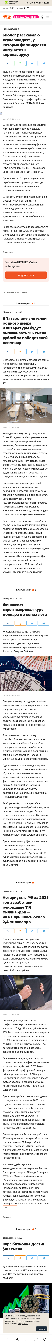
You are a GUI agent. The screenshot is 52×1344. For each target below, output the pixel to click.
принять (41, 1329)
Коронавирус (8, 252)
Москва (20, 8)
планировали (10, 1203)
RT (32, 639)
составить (8, 1142)
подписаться (26, 275)
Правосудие (7, 1217)
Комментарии (26, 303)
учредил (29, 572)
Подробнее (23, 1324)
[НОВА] (25, 16)
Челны (6, 8)
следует (41, 946)
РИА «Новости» (34, 171)
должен (17, 1191)
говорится (14, 379)
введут (6, 525)
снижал (44, 841)
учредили (43, 548)
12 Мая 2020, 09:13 (11, 29)
